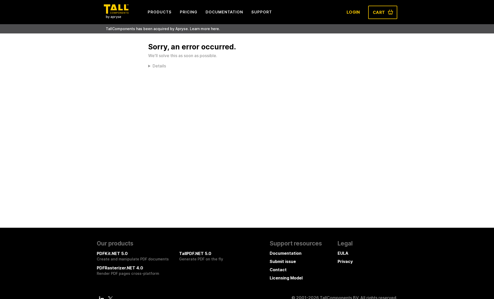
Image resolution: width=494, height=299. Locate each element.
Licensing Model (286, 278)
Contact (278, 270)
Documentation (286, 253)
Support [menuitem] (261, 12)
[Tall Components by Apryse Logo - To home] (116, 17)
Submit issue (283, 261)
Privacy (345, 261)
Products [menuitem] (160, 12)
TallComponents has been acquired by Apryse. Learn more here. (163, 29)
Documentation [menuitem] (224, 12)
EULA (343, 253)
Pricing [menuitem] (188, 12)
